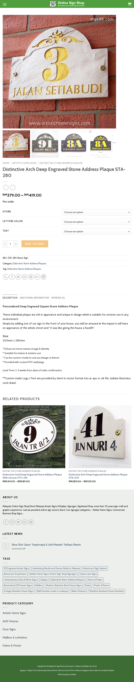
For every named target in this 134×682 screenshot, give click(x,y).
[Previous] (2, 447)
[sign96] (67, 4)
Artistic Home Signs (14, 613)
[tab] (10, 297)
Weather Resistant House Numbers (107, 591)
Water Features (78, 591)
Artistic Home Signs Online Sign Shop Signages (53, 574)
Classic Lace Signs (88, 574)
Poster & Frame (101, 585)
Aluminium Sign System (95, 568)
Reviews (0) (58, 297)
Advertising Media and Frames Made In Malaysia (56, 568)
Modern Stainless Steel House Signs (63, 585)
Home (6, 163)
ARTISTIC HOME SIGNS (24, 163)
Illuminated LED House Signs (18, 585)
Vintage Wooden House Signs (19, 591)
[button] (110, 73)
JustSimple (72, 674)
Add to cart (34, 243)
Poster (88, 585)
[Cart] (129, 4)
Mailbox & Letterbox (15, 637)
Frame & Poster (95, 579)
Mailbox (39, 585)
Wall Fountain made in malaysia (52, 591)
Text (6, 231)
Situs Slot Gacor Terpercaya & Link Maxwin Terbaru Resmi (46, 544)
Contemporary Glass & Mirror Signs (20, 579)
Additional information (34, 297)
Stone (7, 211)
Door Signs (9, 629)
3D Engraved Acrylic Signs (16, 568)
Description (10, 297)
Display (43, 579)
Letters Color (13, 221)
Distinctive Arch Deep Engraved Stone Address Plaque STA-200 (98, 476)
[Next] (131, 447)
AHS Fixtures (10, 621)
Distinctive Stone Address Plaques (61, 163)
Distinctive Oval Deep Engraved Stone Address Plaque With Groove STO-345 (32, 476)
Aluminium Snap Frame (15, 574)
